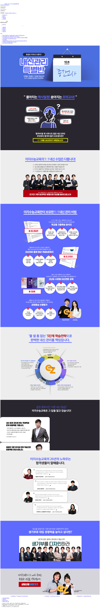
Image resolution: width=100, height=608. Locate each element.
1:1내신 (8, 3)
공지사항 (4, 35)
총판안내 (25, 40)
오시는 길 (17, 36)
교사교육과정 (10, 38)
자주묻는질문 (12, 35)
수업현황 (25, 37)
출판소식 (7, 35)
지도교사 (14, 38)
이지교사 (4, 28)
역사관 (14, 36)
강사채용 (4, 19)
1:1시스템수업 (5, 37)
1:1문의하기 (17, 35)
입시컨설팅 (22, 37)
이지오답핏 (17, 40)
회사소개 (4, 24)
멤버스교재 (12, 40)
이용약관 (4, 599)
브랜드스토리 (5, 36)
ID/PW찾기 (11, 43)
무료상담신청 (21, 35)
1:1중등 (5, 3)
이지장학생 (4, 39)
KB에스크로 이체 (5, 601)
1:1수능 (11, 3)
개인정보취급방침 (5, 598)
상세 (1, 33)
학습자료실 (21, 40)
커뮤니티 (4, 31)
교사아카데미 (5, 38)
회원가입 (4, 17)
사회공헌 (11, 36)
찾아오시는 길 (5, 600)
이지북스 (4, 30)
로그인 (3, 16)
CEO (8, 36)
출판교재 (8, 40)
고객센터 (4, 18)
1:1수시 (15, 37)
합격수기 (4, 29)
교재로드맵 (4, 40)
